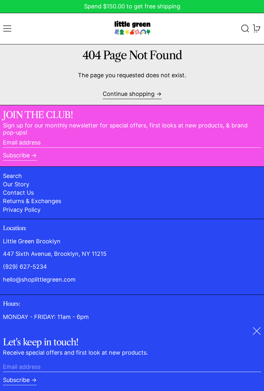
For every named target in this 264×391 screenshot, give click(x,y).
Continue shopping (129, 93)
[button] (245, 28)
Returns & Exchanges (32, 201)
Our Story (16, 184)
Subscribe (16, 155)
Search (12, 175)
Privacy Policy (22, 209)
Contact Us (18, 192)
